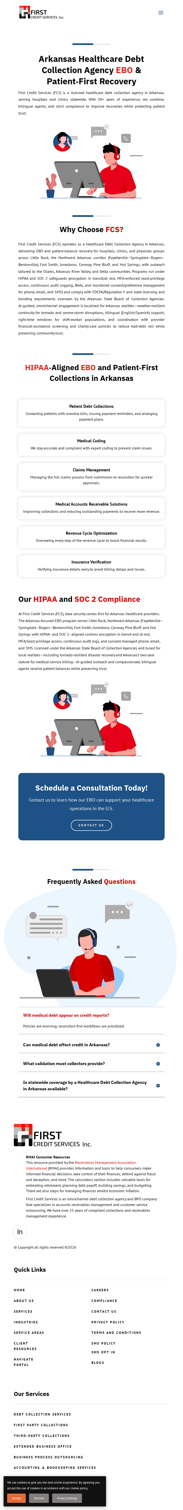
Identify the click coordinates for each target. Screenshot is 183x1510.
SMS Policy (104, 1343)
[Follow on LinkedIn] (20, 1232)
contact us (104, 1311)
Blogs (98, 1362)
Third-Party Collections (42, 1436)
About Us (24, 1301)
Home (19, 1290)
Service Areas (29, 1333)
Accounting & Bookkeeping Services (55, 1467)
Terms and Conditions (117, 1333)
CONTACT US (91, 825)
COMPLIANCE (104, 1301)
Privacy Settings (67, 1498)
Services (23, 1311)
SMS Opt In (103, 1352)
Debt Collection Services (42, 1414)
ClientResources (25, 1346)
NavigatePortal (24, 1362)
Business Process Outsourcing (49, 1457)
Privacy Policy (108, 1322)
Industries (26, 1322)
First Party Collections (41, 1425)
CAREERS (100, 1290)
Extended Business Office (43, 1446)
